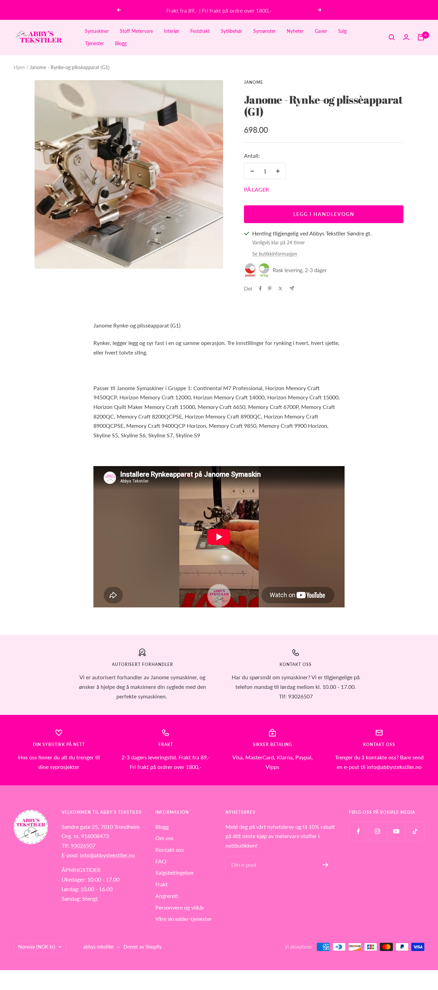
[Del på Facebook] (260, 288)
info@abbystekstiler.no (107, 855)
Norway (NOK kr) (36, 947)
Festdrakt (200, 31)
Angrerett (166, 895)
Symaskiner (97, 31)
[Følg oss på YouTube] (396, 831)
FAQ (160, 861)
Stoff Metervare (136, 31)
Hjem (19, 67)
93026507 (83, 845)
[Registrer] (325, 864)
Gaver (321, 31)
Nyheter (295, 31)
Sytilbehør (231, 31)
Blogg (121, 43)
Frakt (161, 884)
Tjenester (94, 43)
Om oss (164, 838)
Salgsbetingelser (174, 872)
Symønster (264, 31)
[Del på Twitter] (280, 288)
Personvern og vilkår (179, 907)
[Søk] (392, 37)
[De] (291, 288)
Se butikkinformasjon (274, 254)
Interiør (171, 31)
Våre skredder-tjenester (183, 918)
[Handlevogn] (420, 37)
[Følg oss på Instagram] (377, 831)
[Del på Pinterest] (269, 288)
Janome (253, 82)
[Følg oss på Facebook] (358, 831)
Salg (342, 31)
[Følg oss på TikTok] (414, 831)
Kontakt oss (169, 849)
